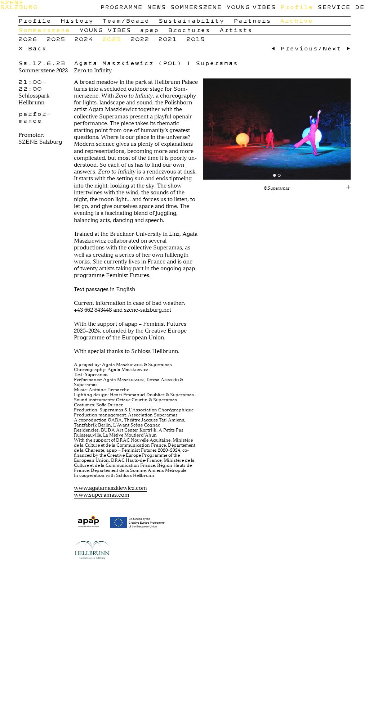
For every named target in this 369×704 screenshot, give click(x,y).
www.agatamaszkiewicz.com (110, 487)
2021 (167, 39)
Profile (296, 7)
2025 (55, 39)
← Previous (294, 48)
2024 (83, 39)
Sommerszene (196, 7)
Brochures (189, 30)
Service (333, 7)
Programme (121, 7)
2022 (139, 39)
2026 (27, 39)
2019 (195, 39)
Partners (252, 20)
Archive (296, 20)
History (77, 20)
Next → (337, 48)
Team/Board (125, 20)
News (156, 7)
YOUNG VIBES (251, 7)
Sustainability (191, 20)
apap (149, 30)
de (359, 7)
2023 (111, 39)
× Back (32, 48)
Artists (235, 30)
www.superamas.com (101, 494)
